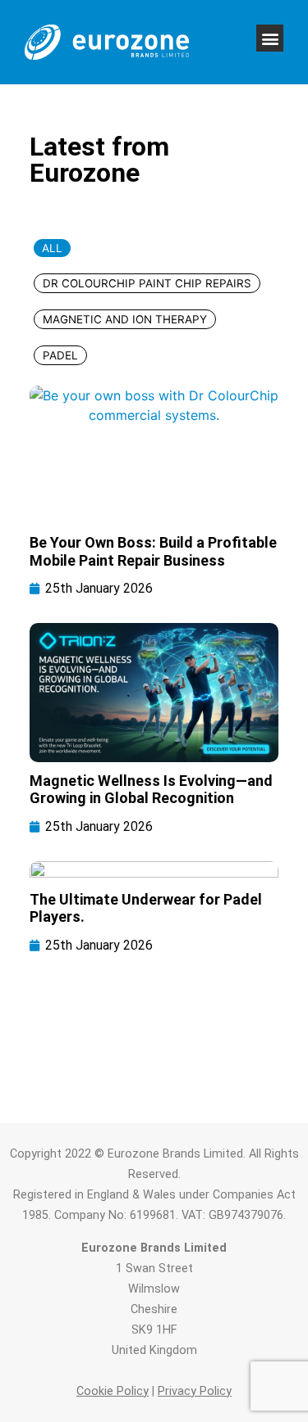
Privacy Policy (195, 1391)
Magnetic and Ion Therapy (125, 319)
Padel (60, 355)
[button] (269, 38)
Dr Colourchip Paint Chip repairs (147, 283)
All (52, 248)
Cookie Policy (112, 1391)
